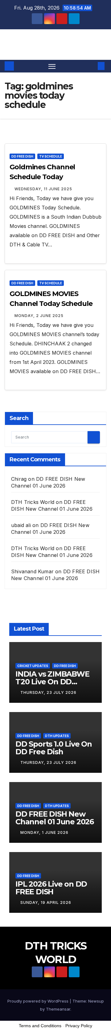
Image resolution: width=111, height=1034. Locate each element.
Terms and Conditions (40, 1025)
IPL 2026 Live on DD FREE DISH (51, 888)
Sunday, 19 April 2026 (45, 902)
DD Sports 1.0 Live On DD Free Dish (53, 747)
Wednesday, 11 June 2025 (43, 189)
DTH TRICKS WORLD (55, 44)
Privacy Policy (78, 1025)
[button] (92, 66)
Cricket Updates (32, 666)
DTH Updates (57, 736)
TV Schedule (50, 156)
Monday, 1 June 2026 (44, 832)
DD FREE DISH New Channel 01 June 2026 (54, 817)
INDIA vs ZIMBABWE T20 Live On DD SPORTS (52, 681)
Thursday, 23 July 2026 (48, 692)
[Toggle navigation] (52, 66)
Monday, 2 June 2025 (39, 315)
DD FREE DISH (22, 156)
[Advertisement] (55, 987)
